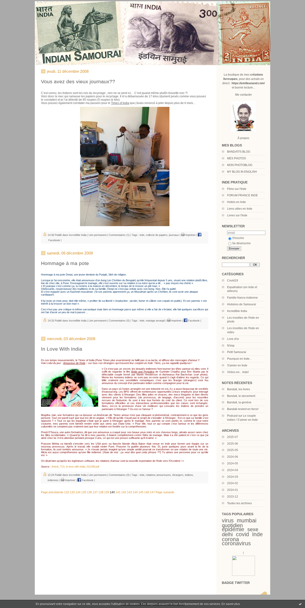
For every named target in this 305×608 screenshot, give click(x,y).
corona (230, 539)
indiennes (53, 480)
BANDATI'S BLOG (238, 151)
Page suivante (165, 492)
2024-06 (232, 456)
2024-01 (232, 490)
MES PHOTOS (236, 158)
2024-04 (232, 470)
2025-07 (232, 437)
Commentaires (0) (119, 320)
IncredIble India (237, 311)
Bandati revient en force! (243, 409)
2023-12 (232, 496)
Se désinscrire (241, 243)
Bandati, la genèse (239, 402)
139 (106, 492)
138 (100, 492)
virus (228, 520)
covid (242, 534)
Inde (257, 534)
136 (89, 492)
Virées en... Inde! (238, 372)
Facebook (193, 320)
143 (129, 492)
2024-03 (232, 476)
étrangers (177, 474)
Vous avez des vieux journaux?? (78, 81)
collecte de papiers (157, 235)
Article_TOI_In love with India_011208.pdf (75, 466)
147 (152, 492)
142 (123, 492)
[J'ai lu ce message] (300, 604)
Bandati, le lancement (241, 396)
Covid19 (232, 280)
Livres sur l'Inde (237, 215)
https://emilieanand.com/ (248, 83)
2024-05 (232, 463)
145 (140, 492)
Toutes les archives (239, 503)
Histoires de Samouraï (241, 304)
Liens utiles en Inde (239, 208)
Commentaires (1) (119, 235)
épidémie (233, 529)
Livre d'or (233, 339)
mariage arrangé (155, 320)
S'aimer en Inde (237, 365)
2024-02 (232, 483)
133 (72, 492)
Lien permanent (98, 235)
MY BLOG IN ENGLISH (242, 171)
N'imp (230, 345)
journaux (174, 235)
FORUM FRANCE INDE (242, 195)
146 (146, 492)
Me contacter (243, 94)
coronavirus (236, 543)
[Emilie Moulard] (243, 575)
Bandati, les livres (238, 389)
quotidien (232, 525)
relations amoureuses (158, 474)
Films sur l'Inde (236, 189)
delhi (227, 534)
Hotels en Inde (236, 202)
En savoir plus (231, 604)
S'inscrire (238, 238)
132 (66, 492)
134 (78, 492)
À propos (243, 138)
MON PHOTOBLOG (239, 165)
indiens (189, 474)
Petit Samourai (236, 352)
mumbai (246, 520)
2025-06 (232, 443)
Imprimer (190, 235)
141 (118, 492)
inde (142, 235)
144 (135, 492)
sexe (252, 529)
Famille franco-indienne (242, 297)
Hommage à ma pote (65, 263)
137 (95, 492)
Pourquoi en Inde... (239, 358)
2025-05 (232, 450)
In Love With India (61, 349)
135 (83, 492)
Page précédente (52, 492)
